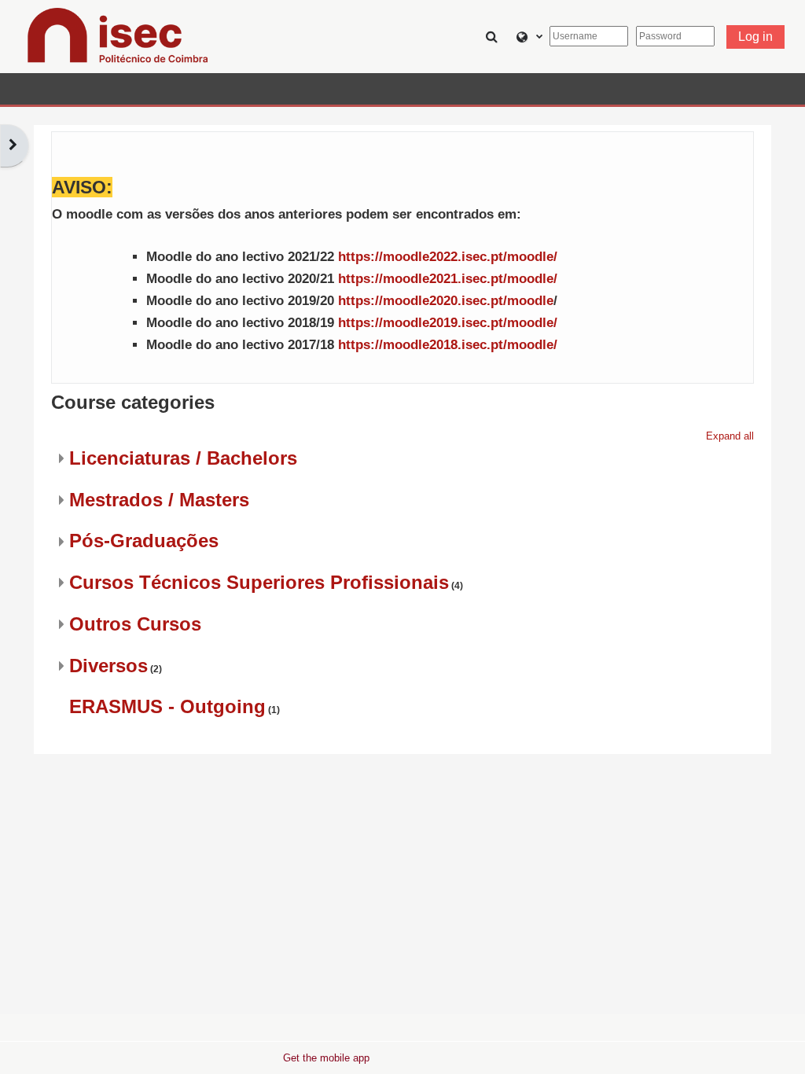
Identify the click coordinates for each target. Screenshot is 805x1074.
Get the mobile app (326, 1058)
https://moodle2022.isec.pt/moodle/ (447, 256)
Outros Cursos (135, 623)
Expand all (730, 436)
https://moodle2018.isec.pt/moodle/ (447, 344)
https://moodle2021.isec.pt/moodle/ (447, 278)
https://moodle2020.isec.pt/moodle (445, 300)
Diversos (108, 665)
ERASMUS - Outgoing (167, 706)
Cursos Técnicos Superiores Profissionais (259, 582)
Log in (755, 36)
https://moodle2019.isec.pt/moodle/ (447, 322)
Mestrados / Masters (159, 499)
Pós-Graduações (144, 540)
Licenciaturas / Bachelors (183, 458)
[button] (494, 36)
